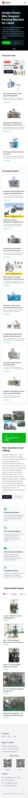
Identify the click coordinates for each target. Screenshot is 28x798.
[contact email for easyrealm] (9, 736)
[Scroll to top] (24, 795)
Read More (6, 620)
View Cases (18, 497)
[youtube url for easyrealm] (3, 736)
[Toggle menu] (25, 3)
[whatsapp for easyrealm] (12, 736)
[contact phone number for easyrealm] (6, 736)
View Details (6, 102)
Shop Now (8, 71)
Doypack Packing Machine (9, 746)
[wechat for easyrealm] (15, 736)
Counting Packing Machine (9, 751)
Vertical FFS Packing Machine (10, 749)
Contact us (7, 497)
